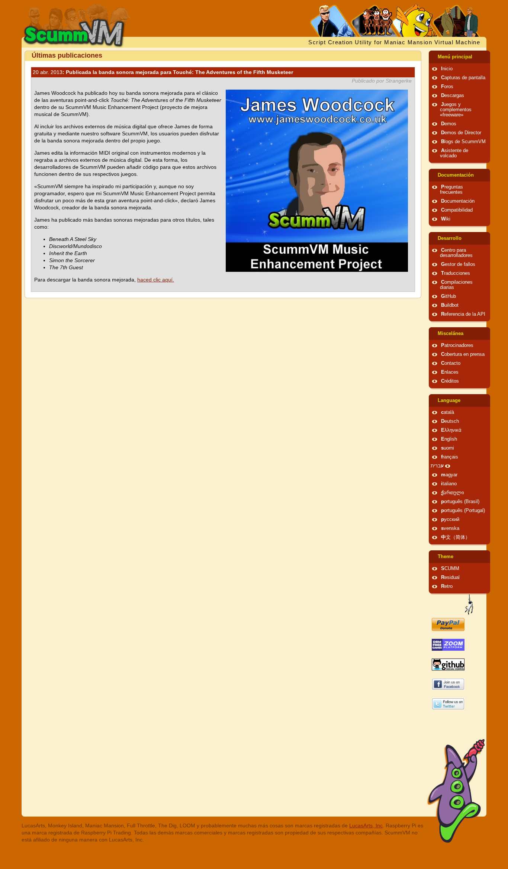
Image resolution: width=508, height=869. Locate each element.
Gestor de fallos (458, 264)
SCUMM (450, 568)
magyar (449, 474)
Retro (447, 586)
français (449, 457)
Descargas (452, 95)
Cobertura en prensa (463, 354)
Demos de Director (461, 132)
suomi (447, 448)
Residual (450, 577)
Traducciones (455, 273)
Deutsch (450, 421)
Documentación (456, 175)
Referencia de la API (463, 314)
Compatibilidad (457, 210)
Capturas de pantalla (463, 77)
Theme (445, 556)
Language (449, 400)
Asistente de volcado (454, 153)
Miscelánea (450, 333)
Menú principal (455, 56)
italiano (449, 483)
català (447, 412)
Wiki (445, 219)
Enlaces (450, 372)
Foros (447, 86)
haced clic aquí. (155, 280)
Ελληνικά (451, 430)
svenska (450, 528)
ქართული (452, 492)
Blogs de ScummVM (463, 141)
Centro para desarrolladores (456, 253)
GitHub (448, 296)
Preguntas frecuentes (451, 189)
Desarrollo (450, 238)
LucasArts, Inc (366, 825)
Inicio (447, 68)
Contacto (450, 363)
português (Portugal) (463, 510)
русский (450, 519)
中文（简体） (455, 537)
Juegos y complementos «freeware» (456, 110)
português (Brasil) (460, 501)
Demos (448, 123)
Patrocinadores (457, 345)
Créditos (450, 381)
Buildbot (450, 305)
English (449, 439)
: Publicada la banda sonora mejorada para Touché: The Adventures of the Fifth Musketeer (163, 72)
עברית (437, 466)
